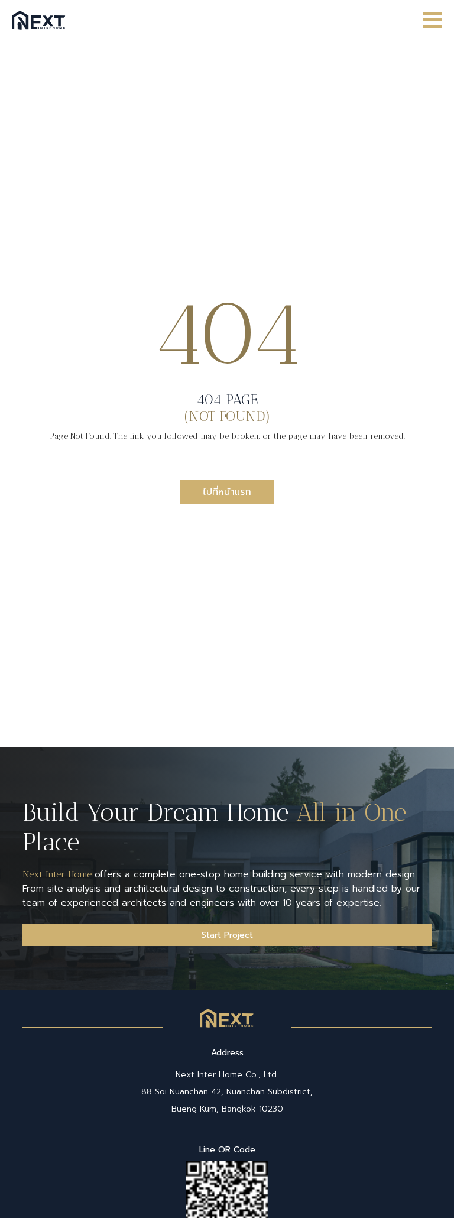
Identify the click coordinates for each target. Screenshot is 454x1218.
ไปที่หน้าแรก (227, 492)
